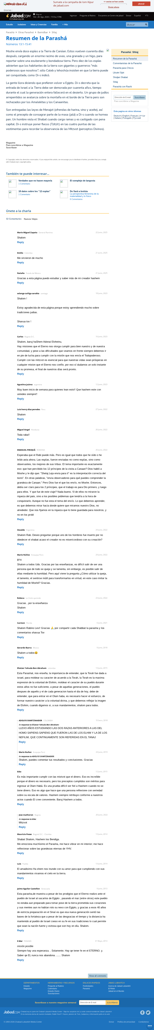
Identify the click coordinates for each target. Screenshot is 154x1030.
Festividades (88, 986)
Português (127, 118)
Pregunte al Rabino (87, 15)
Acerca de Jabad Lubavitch (119, 986)
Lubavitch (48, 1011)
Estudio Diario (53, 991)
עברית (142, 116)
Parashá (10, 32)
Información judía (96, 1014)
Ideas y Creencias (38, 24)
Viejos (34, 219)
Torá (78, 1014)
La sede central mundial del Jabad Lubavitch (95, 1011)
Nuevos (28, 219)
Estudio (9, 24)
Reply (20, 242)
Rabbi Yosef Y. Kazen (60, 1014)
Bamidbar (43, 32)
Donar (128, 15)
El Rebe (111, 989)
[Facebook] (142, 1012)
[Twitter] (148, 1012)
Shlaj (54, 32)
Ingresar (73, 15)
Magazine (28, 989)
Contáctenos (144, 1022)
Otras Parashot (26, 32)
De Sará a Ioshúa (79, 191)
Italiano (118, 118)
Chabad (41, 1011)
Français (134, 116)
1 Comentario (24, 184)
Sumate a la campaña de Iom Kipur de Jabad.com (73, 3)
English (126, 116)
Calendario (52, 989)
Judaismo (84, 1014)
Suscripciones (53, 993)
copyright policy (25, 162)
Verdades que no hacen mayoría (35, 180)
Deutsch (117, 116)
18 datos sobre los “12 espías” (34, 191)
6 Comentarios (76, 199)
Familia (54, 24)
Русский (137, 118)
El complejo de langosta (82, 180)
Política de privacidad (126, 1022)
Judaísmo (22, 24)
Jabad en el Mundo (116, 991)
